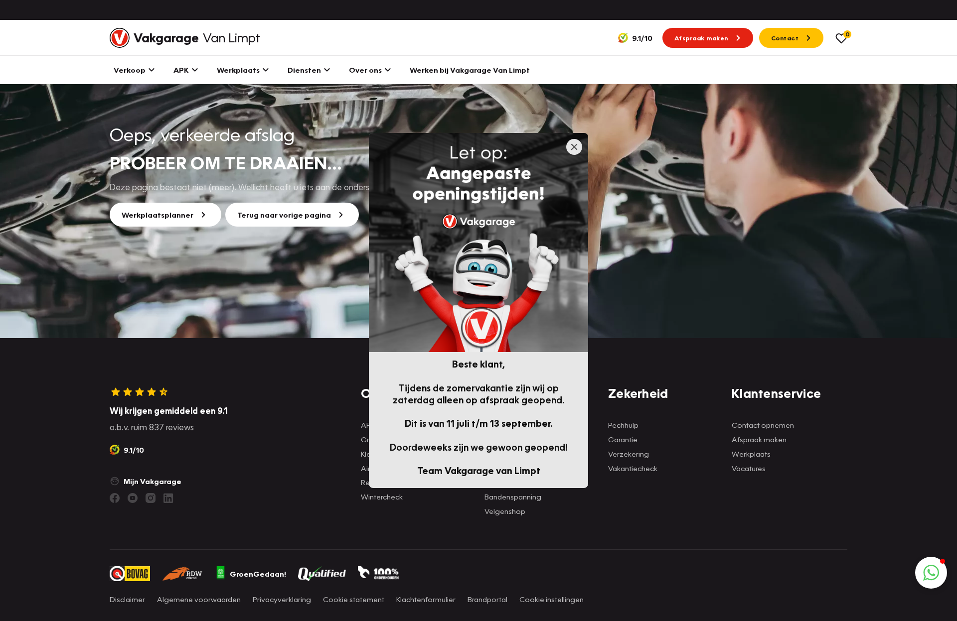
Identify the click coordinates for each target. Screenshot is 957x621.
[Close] (574, 147)
